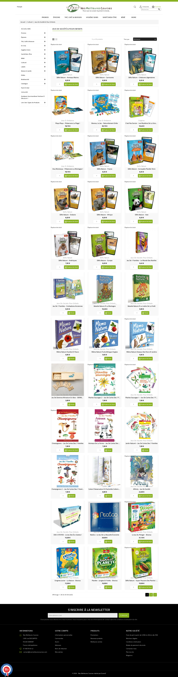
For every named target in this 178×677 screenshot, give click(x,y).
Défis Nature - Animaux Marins (68, 77)
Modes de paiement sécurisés (136, 645)
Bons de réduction (61, 648)
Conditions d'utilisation (133, 641)
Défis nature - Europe (104, 260)
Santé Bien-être (26, 54)
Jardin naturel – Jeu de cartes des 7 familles (142, 443)
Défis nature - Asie (141, 214)
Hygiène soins (25, 50)
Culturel (23, 63)
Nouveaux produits (97, 638)
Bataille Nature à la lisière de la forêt (141, 306)
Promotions (94, 635)
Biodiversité (25, 79)
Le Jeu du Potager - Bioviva (141, 534)
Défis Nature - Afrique (104, 214)
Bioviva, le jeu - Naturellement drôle (104, 123)
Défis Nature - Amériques (68, 260)
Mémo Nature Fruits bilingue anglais (105, 351)
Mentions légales (131, 638)
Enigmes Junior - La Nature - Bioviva (68, 580)
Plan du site (130, 652)
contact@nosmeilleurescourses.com (35, 652)
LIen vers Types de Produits (30, 103)
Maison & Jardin (26, 71)
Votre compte (61, 630)
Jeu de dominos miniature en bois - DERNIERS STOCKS (71, 397)
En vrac (23, 46)
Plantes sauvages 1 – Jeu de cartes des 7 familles (143, 397)
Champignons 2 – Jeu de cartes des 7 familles (68, 489)
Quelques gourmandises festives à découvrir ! (32, 97)
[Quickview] (81, 51)
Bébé (22, 58)
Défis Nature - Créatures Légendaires (141, 77)
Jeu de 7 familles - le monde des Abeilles (141, 260)
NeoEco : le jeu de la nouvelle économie (104, 534)
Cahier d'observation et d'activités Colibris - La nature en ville (110, 489)
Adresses (58, 645)
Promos (23, 33)
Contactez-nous (131, 648)
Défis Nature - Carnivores (105, 77)
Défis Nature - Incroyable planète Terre (141, 168)
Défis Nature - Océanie (68, 214)
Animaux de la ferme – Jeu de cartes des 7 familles (107, 443)
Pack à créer (25, 88)
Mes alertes (59, 652)
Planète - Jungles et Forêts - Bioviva (104, 580)
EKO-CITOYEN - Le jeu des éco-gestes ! (68, 534)
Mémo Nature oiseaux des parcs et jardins (141, 351)
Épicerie (23, 37)
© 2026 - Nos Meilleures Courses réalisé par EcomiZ (89, 673)
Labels (23, 67)
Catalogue (24, 84)
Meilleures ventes (96, 641)
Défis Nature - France (104, 168)
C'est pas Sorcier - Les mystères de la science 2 (142, 123)
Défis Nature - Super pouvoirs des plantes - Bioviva (143, 580)
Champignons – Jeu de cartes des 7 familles (67, 443)
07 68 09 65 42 (28, 648)
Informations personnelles (63, 635)
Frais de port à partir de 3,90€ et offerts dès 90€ (142, 635)
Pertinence (145, 39)
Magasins (129, 655)
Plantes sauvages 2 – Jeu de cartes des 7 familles (106, 397)
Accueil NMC (26, 28)
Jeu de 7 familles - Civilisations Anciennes (68, 306)
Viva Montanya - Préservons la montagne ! (67, 168)
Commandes (59, 638)
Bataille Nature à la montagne (105, 306)
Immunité (24, 92)
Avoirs (57, 641)
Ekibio (23, 75)
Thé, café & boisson (27, 41)
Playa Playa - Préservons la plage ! (67, 123)
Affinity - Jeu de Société (141, 489)
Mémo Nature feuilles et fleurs (68, 351)
